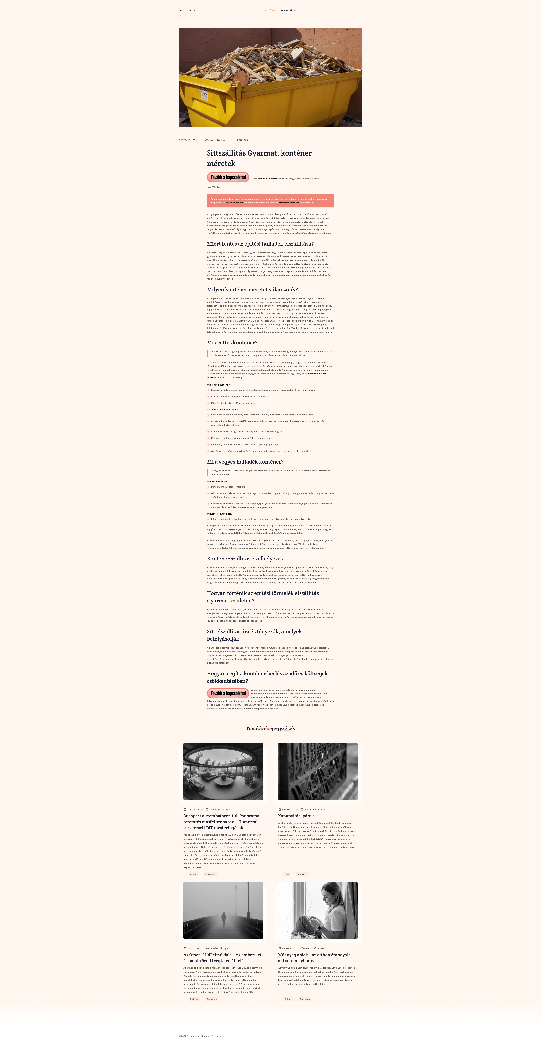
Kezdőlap (270, 10)
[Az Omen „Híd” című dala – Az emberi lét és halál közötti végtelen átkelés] (223, 910)
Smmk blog (187, 10)
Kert (287, 874)
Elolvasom (210, 874)
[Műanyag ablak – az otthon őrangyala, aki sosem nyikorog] (318, 910)
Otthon (193, 874)
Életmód (194, 999)
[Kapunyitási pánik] (318, 771)
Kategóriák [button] (286, 10)
